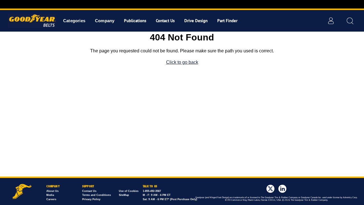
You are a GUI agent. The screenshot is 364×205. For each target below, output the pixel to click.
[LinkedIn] (282, 189)
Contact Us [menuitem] (165, 21)
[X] (270, 189)
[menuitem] (74, 20)
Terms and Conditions (96, 195)
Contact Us (89, 191)
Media (50, 195)
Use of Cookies (128, 191)
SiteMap (124, 195)
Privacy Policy (91, 199)
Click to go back (182, 62)
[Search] (350, 21)
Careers (51, 199)
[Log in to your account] (330, 21)
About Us (52, 191)
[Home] (30, 21)
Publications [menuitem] (135, 21)
